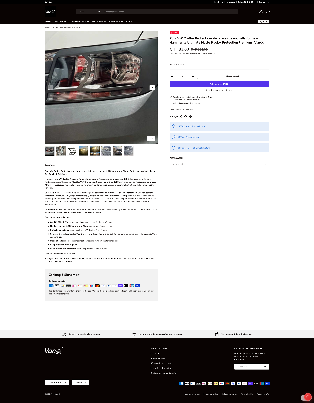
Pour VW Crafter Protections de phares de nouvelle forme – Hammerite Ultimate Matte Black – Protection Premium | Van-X (67, 27)
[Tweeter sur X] (180, 116)
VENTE (129, 21)
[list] (101, 87)
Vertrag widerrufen (263, 394)
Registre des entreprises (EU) (163, 373)
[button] (267, 11)
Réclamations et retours (161, 363)
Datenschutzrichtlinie (210, 394)
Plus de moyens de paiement (219, 90)
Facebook (218, 2)
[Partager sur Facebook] (185, 116)
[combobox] (157, 11)
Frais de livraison (188, 54)
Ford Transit (97, 21)
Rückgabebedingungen (229, 394)
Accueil (48, 21)
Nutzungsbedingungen (192, 394)
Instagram (230, 2)
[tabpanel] (101, 216)
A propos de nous (158, 358)
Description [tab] (50, 165)
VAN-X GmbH (55, 394)
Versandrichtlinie (247, 394)
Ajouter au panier (233, 76)
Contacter (154, 353)
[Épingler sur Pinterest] (190, 116)
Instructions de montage (161, 368)
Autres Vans (114, 21)
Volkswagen (60, 21)
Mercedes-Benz (79, 21)
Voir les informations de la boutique (187, 103)
